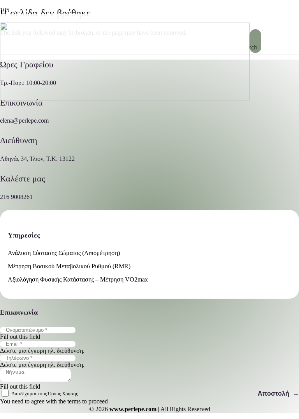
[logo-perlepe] (125, 98)
